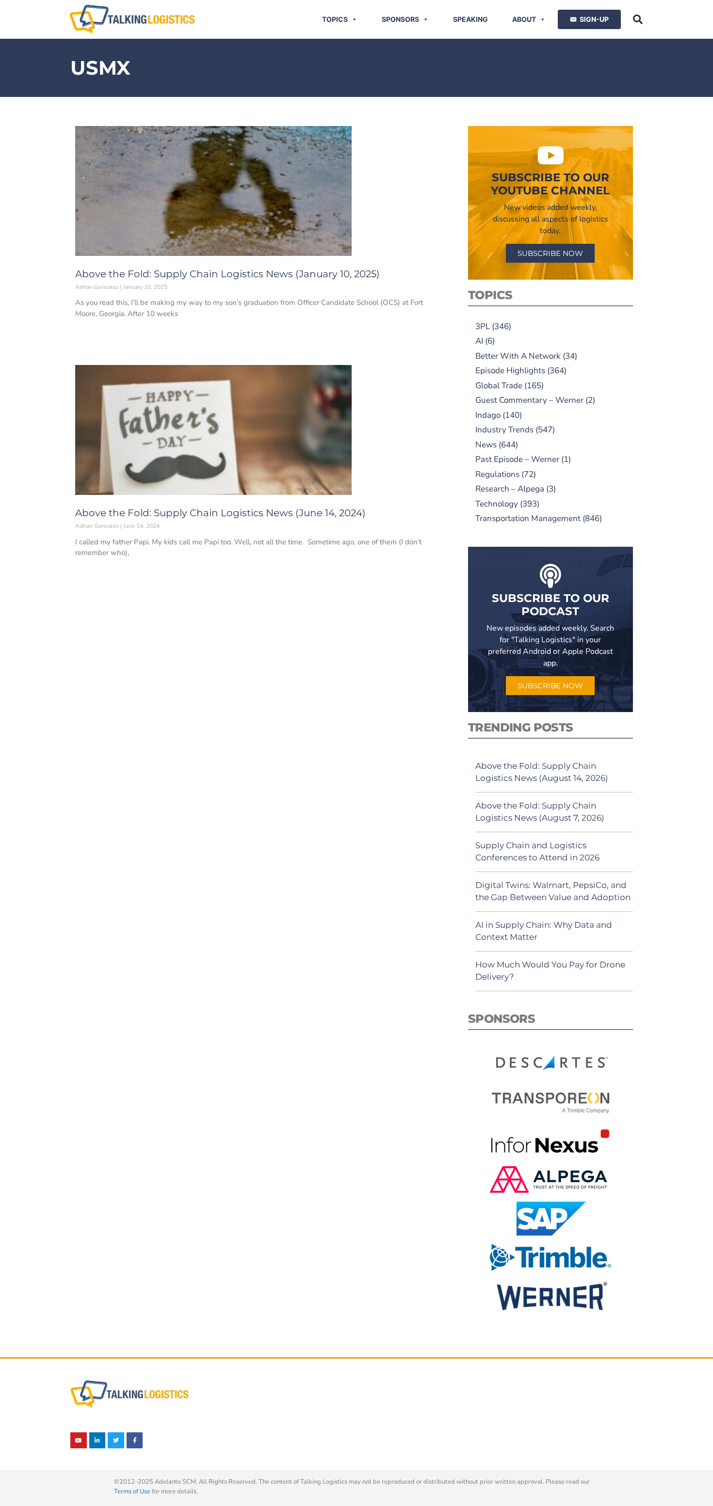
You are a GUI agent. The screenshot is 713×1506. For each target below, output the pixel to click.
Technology (496, 503)
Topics (335, 19)
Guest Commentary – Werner (529, 400)
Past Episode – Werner (517, 459)
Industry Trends (504, 429)
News (486, 444)
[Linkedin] (97, 1440)
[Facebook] (135, 1440)
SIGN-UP (594, 19)
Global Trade (498, 385)
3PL (482, 326)
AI (479, 341)
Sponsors (400, 19)
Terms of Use (132, 1491)
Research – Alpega (509, 488)
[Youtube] (78, 1440)
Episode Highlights (510, 370)
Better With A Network (518, 356)
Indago (488, 415)
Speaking (470, 19)
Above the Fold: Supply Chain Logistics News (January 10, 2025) (227, 274)
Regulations (497, 474)
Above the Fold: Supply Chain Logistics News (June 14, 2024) (220, 513)
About (524, 19)
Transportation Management (528, 518)
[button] (638, 19)
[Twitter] (116, 1440)
